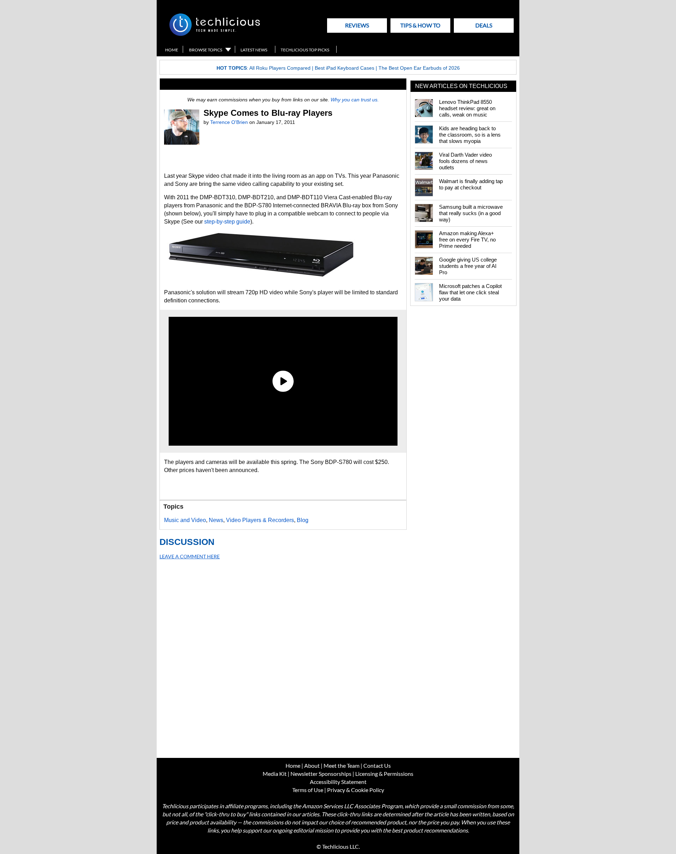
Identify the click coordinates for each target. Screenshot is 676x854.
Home (171, 49)
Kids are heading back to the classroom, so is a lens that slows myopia (470, 134)
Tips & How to (420, 25)
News (216, 520)
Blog (302, 520)
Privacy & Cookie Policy (355, 789)
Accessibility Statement (338, 781)
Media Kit (275, 773)
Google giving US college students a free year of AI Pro (468, 266)
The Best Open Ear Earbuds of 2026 (419, 68)
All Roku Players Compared (280, 68)
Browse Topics (205, 49)
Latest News (253, 49)
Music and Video (185, 520)
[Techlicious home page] (214, 34)
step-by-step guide (227, 222)
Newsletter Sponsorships (320, 773)
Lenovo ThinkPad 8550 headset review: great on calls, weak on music (467, 108)
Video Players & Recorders (260, 520)
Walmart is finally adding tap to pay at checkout (471, 184)
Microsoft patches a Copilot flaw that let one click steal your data (470, 292)
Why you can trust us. (355, 99)
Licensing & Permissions (384, 773)
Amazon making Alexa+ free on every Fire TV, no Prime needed (467, 239)
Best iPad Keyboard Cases (344, 68)
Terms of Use (307, 789)
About (312, 765)
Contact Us (377, 765)
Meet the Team (341, 765)
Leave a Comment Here (189, 556)
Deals (483, 25)
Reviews (357, 25)
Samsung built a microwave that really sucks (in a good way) (471, 213)
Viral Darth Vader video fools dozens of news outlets (465, 161)
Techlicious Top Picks (305, 49)
